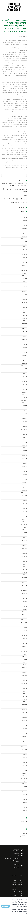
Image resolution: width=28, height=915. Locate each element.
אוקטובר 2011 (24, 429)
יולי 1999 (25, 802)
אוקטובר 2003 (24, 683)
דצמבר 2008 (24, 519)
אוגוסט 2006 (24, 593)
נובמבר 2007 (24, 553)
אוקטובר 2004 (24, 651)
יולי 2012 (25, 405)
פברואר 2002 (24, 736)
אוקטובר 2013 (24, 365)
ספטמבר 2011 (24, 432)
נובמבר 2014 (24, 331)
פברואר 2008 (24, 545)
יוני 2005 (25, 630)
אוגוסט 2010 (24, 466)
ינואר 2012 (25, 421)
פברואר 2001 (24, 768)
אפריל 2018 (24, 223)
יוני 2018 (25, 217)
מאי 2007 (25, 569)
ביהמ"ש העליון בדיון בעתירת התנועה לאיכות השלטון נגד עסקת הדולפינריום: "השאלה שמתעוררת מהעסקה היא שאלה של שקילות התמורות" (14, 189)
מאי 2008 (25, 537)
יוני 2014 (25, 344)
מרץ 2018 (25, 225)
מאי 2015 (25, 315)
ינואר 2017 (25, 262)
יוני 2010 (25, 471)
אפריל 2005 (24, 635)
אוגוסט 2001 (24, 752)
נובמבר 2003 (24, 680)
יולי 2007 (25, 564)
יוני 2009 (25, 503)
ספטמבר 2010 (24, 463)
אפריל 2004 (24, 667)
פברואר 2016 (24, 291)
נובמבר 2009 (24, 490)
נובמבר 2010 (24, 458)
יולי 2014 (25, 342)
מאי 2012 (25, 410)
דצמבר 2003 (24, 678)
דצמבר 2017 (24, 233)
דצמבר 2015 (24, 297)
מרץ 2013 (25, 384)
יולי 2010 (25, 469)
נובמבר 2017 (24, 236)
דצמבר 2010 (24, 455)
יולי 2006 (25, 596)
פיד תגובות (24, 835)
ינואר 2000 (24, 797)
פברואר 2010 (24, 482)
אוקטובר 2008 (24, 524)
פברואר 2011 (24, 450)
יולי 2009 (25, 500)
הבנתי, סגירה (5, 906)
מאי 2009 (25, 506)
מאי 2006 (25, 601)
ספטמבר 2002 (24, 717)
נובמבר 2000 (24, 776)
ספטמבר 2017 (24, 241)
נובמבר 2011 (24, 426)
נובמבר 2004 (24, 649)
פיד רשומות (24, 833)
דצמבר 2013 (24, 360)
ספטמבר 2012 (24, 400)
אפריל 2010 (24, 477)
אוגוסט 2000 (24, 783)
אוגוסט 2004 (24, 656)
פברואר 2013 (24, 387)
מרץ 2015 (25, 320)
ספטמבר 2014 (24, 336)
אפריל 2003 (24, 699)
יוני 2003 (25, 693)
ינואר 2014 (24, 358)
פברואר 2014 (24, 355)
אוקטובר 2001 (24, 746)
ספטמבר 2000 (24, 781)
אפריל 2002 (24, 731)
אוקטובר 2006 (24, 588)
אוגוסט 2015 (24, 307)
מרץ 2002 (25, 733)
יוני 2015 (25, 313)
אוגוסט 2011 (24, 434)
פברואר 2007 (24, 577)
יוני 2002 (25, 725)
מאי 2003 (25, 696)
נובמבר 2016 (24, 268)
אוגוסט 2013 (24, 371)
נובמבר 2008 (24, 522)
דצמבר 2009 (24, 487)
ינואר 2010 (24, 484)
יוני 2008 (25, 535)
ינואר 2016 (24, 294)
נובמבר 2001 (24, 744)
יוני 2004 (25, 662)
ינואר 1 (25, 813)
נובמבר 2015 (24, 299)
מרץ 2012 (25, 416)
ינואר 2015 (24, 326)
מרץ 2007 (25, 574)
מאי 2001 (25, 760)
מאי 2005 (25, 633)
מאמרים (25, 824)
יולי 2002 (25, 723)
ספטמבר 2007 (24, 559)
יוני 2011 (25, 440)
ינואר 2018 (24, 231)
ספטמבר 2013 (24, 368)
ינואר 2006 (24, 611)
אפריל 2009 (24, 508)
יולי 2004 (25, 659)
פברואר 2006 (24, 609)
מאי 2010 (25, 474)
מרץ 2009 (25, 511)
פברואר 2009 (24, 514)
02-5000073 (16, 849)
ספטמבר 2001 (24, 749)
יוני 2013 (25, 376)
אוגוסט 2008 (24, 529)
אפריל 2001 (24, 762)
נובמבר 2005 (24, 617)
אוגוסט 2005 (24, 625)
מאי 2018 (25, 220)
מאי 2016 (25, 283)
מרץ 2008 (25, 543)
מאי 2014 (25, 347)
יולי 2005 (25, 627)
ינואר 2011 (25, 453)
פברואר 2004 (24, 672)
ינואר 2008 (24, 548)
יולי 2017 (25, 246)
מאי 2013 (25, 379)
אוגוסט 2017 (24, 244)
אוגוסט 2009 (24, 498)
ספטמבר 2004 (24, 654)
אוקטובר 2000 (24, 778)
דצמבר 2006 (24, 582)
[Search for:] (14, 175)
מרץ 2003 (25, 701)
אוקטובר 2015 (24, 302)
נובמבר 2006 (24, 585)
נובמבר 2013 (24, 363)
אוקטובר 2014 (24, 334)
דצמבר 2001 (24, 741)
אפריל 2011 (24, 445)
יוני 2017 (25, 249)
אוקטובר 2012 (24, 397)
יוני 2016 (25, 281)
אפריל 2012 (24, 413)
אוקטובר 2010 (24, 461)
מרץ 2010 (25, 479)
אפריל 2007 (24, 572)
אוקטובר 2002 (24, 715)
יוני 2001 (25, 757)
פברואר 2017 (24, 260)
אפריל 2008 (24, 540)
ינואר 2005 (24, 643)
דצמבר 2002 (24, 709)
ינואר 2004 (24, 675)
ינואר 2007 (24, 580)
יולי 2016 (25, 278)
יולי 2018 (25, 215)
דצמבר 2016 (24, 265)
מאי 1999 (25, 807)
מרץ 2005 (25, 638)
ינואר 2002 (24, 738)
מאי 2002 (25, 728)
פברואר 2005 (24, 641)
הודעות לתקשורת (23, 821)
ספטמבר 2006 (24, 590)
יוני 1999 (25, 805)
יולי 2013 (25, 373)
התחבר (25, 831)
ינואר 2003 (24, 707)
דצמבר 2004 (24, 646)
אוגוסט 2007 (24, 561)
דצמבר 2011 (24, 424)
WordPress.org (23, 836)
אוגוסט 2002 (24, 720)
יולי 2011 (25, 437)
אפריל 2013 (24, 381)
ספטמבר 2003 (24, 686)
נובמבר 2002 (24, 712)
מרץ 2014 (25, 352)
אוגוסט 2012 (24, 403)
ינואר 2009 (24, 516)
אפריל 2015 (24, 318)
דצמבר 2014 (24, 328)
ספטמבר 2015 (24, 305)
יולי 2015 (25, 310)
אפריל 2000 (24, 791)
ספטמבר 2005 (24, 622)
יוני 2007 (25, 567)
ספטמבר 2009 (24, 495)
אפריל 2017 (24, 254)
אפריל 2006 (24, 604)
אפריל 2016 (24, 286)
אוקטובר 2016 (24, 270)
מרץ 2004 (25, 670)
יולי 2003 (25, 691)
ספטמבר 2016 (24, 273)
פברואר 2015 (24, 323)
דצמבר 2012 (24, 392)
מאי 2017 (25, 252)
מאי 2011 (25, 442)
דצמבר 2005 (24, 614)
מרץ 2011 (25, 447)
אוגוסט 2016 (24, 275)
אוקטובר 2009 (24, 492)
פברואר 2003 (24, 704)
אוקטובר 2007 (24, 556)
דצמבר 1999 (24, 799)
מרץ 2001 (25, 765)
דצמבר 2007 (24, 551)
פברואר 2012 (24, 418)
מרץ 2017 (25, 257)
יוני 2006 (25, 598)
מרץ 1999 (25, 810)
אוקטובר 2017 (24, 238)
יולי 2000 (25, 786)
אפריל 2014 (24, 350)
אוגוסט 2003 (24, 688)
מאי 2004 (25, 664)
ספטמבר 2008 (24, 527)
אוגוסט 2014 (24, 339)
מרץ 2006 (25, 606)
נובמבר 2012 (24, 395)
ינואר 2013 (25, 389)
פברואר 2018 (24, 228)
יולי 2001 (25, 754)
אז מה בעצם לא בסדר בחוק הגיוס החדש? (19, 202)
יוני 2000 (25, 789)
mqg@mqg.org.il (15, 856)
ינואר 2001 (24, 770)
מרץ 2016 (25, 289)
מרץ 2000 (25, 794)
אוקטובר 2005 (24, 619)
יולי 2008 (25, 532)
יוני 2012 (25, 408)
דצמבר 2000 (24, 773)
